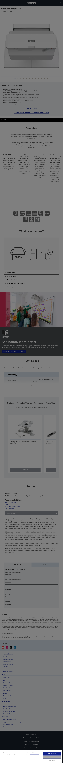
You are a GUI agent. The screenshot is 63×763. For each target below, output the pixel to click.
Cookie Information (34, 754)
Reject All (52, 756)
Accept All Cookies (51, 753)
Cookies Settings (51, 760)
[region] (31, 756)
